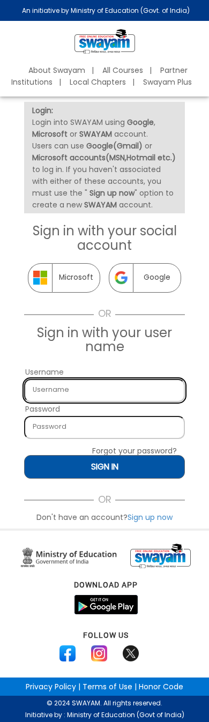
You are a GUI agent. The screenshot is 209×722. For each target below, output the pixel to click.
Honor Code (161, 686)
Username (44, 372)
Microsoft (76, 277)
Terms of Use (107, 686)
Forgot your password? (134, 450)
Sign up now (150, 517)
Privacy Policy (51, 686)
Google (157, 277)
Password (42, 409)
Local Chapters (98, 82)
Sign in (104, 466)
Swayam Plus (167, 82)
